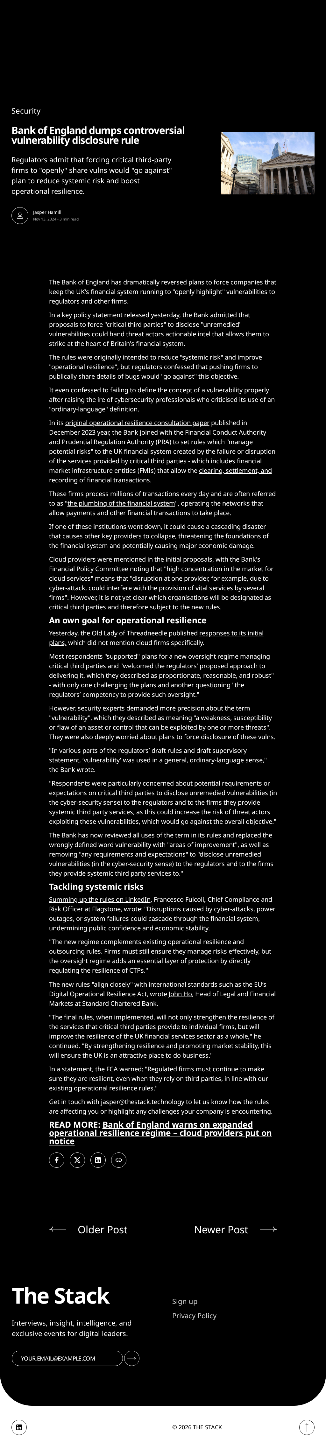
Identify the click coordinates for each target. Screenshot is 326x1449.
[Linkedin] (19, 1427)
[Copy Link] (118, 1160)
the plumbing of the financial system (121, 503)
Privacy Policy (194, 1315)
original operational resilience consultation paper (137, 422)
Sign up (185, 1301)
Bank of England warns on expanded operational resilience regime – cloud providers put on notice (160, 1133)
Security (25, 110)
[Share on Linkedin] (98, 1160)
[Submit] (131, 1358)
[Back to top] (307, 1427)
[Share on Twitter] (77, 1160)
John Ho (180, 994)
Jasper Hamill (47, 212)
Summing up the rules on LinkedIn (100, 899)
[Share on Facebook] (56, 1160)
